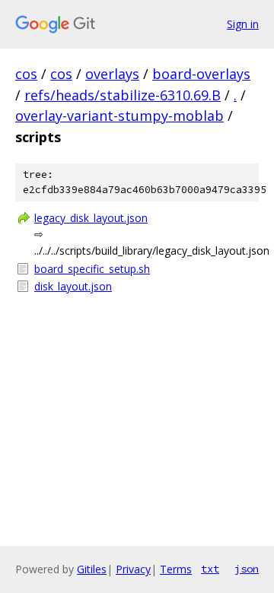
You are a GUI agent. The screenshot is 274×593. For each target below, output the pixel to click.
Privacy (133, 569)
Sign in (243, 24)
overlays (112, 74)
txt (210, 569)
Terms (176, 569)
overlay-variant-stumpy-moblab (119, 115)
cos (26, 74)
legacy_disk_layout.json (91, 218)
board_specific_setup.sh (92, 269)
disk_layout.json (73, 286)
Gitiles (92, 569)
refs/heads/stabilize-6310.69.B (122, 95)
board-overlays (201, 74)
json (246, 569)
